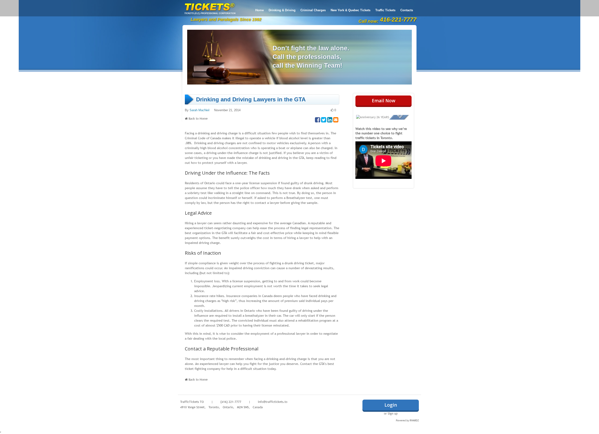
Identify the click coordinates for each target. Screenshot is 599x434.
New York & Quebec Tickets (350, 10)
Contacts (406, 10)
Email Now (383, 101)
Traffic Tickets (385, 10)
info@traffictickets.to (272, 402)
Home (259, 10)
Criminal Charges (313, 10)
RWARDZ (414, 420)
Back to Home (198, 118)
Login (390, 405)
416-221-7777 (398, 19)
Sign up (393, 413)
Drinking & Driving (282, 10)
